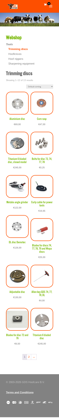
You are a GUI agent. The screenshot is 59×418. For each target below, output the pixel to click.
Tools (9, 44)
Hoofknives (15, 54)
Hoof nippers (15, 58)
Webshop (14, 38)
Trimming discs (18, 49)
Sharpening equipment (21, 63)
